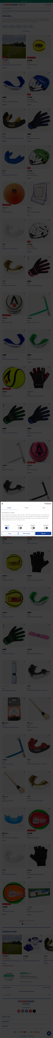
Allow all (43, 533)
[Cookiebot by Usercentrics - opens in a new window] (45, 504)
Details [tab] (26, 507)
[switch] (20, 528)
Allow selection (26, 533)
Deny (9, 533)
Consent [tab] (9, 507)
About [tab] (43, 507)
